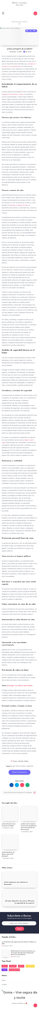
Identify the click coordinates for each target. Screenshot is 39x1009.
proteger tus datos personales (20, 685)
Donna (15, 761)
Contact (4, 984)
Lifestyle (20, 761)
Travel (4, 969)
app (14, 766)
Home (4, 980)
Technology (30, 966)
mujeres (23, 766)
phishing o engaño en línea (19, 205)
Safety (26, 761)
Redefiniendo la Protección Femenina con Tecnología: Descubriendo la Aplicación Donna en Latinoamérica (23, 953)
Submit (19, 929)
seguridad (30, 766)
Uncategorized (14, 969)
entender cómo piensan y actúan (12, 94)
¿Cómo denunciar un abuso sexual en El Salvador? (8, 854)
